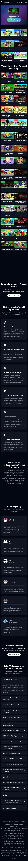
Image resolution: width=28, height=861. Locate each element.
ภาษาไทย (19, 850)
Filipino (2, 853)
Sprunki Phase (5, 844)
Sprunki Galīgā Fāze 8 (8, 843)
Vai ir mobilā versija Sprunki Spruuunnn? (13, 782)
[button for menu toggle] (26, 2)
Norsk (19, 853)
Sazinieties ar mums (14, 826)
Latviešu (21, 857)
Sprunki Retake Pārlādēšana (7, 828)
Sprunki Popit (21, 830)
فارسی (15, 855)
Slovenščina (13, 857)
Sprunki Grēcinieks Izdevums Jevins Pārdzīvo (14, 833)
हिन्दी (2, 852)
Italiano (18, 849)
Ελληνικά (8, 855)
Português (13, 849)
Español (16, 847)
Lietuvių (25, 857)
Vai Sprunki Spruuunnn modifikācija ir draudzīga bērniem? (12, 724)
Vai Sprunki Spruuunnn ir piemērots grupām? (12, 794)
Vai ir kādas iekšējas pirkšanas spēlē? (12, 753)
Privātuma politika (8, 824)
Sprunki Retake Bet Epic (9, 841)
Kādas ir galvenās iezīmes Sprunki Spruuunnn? (11, 711)
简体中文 (20, 847)
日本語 (5, 849)
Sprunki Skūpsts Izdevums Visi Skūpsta (10, 838)
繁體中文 (25, 847)
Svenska (15, 853)
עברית (12, 855)
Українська (18, 852)
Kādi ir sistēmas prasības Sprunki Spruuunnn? (11, 788)
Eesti (18, 857)
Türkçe (8, 852)
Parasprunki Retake (22, 844)
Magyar (10, 853)
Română (6, 853)
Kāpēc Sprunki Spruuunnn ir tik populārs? (11, 705)
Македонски (14, 858)
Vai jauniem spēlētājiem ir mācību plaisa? (13, 742)
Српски (24, 855)
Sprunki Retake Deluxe (19, 843)
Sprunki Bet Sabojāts (19, 841)
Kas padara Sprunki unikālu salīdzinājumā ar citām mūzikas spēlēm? (13, 736)
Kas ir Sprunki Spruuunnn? (10, 679)
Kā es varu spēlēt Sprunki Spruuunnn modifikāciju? (12, 698)
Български (3, 857)
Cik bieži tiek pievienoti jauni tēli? (11, 730)
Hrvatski (8, 857)
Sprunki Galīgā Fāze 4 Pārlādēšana (18, 836)
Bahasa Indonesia (5, 850)
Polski (4, 852)
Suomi (26, 853)
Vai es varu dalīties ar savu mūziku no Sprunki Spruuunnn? (12, 718)
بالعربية (23, 850)
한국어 (9, 849)
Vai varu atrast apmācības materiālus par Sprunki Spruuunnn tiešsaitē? (13, 801)
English (2, 847)
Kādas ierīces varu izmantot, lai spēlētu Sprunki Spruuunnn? (12, 747)
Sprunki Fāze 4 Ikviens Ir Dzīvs (20, 828)
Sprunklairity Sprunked (14, 831)
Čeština (3, 855)
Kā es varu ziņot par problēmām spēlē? (13, 764)
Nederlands (24, 852)
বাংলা (26, 850)
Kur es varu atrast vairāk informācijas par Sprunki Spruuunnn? (12, 807)
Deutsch (7, 847)
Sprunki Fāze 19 (22, 838)
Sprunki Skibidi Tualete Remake (11, 830)
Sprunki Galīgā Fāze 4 (9, 835)
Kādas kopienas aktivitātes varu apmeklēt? (11, 776)
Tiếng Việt (13, 852)
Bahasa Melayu (13, 850)
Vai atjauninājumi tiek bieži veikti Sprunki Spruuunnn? (13, 770)
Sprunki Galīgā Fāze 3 (19, 835)
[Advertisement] (14, 265)
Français (11, 847)
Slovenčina (19, 855)
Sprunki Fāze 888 (18, 840)
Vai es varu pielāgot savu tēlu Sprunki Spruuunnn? (12, 758)
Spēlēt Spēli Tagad (14, 20)
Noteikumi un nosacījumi (18, 824)
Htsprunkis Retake (13, 844)
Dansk (22, 853)
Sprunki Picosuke (9, 840)
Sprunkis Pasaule (6, 836)
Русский (22, 849)
